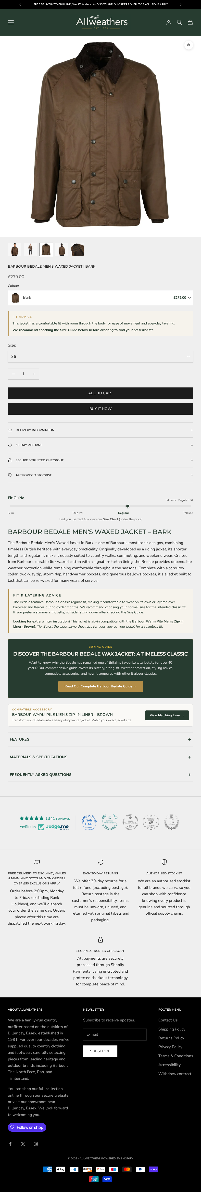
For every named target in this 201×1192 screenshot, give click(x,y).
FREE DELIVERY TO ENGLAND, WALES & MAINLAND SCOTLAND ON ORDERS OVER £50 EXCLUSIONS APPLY (37, 878)
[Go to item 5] (77, 249)
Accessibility (169, 1065)
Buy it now (100, 408)
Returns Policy (171, 1038)
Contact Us (168, 1020)
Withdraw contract (174, 1074)
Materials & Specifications (38, 757)
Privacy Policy (170, 1047)
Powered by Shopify (117, 1158)
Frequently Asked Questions (40, 774)
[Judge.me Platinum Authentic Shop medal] (110, 822)
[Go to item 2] (30, 249)
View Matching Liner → (167, 715)
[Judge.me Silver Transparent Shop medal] (130, 822)
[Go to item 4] (62, 249)
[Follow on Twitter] (23, 1144)
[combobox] (100, 297)
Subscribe (100, 1051)
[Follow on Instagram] (35, 1144)
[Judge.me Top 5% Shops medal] (171, 822)
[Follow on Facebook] (10, 1144)
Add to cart (100, 393)
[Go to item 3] (46, 249)
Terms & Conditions (175, 1056)
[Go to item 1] (15, 249)
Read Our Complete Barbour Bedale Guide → (100, 686)
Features (19, 739)
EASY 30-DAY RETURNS (100, 873)
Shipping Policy (171, 1029)
